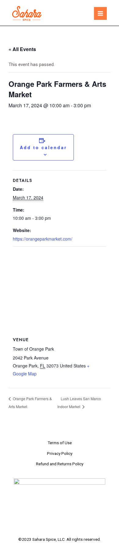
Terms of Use (60, 442)
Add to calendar (43, 147)
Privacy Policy (59, 453)
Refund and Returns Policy (59, 463)
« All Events (22, 49)
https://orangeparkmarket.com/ (42, 239)
